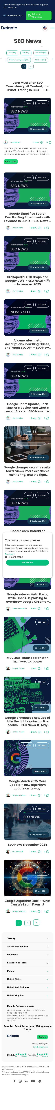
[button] (27, 557)
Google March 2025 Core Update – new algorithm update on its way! (27, 784)
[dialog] (27, 555)
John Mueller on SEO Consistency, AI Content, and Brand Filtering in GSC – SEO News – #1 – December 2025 (27, 86)
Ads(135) (26, 53)
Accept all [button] (27, 562)
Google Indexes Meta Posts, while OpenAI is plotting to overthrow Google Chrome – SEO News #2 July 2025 (27, 598)
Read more (10, 161)
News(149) (12, 53)
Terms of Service (17, 1075)
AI (16, 7)
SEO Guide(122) (41, 53)
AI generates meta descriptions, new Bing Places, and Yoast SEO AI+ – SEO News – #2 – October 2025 (27, 344)
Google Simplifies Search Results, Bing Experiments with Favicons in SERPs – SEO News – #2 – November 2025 (27, 217)
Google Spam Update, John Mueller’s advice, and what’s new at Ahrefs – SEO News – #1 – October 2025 (27, 407)
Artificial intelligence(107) (18, 60)
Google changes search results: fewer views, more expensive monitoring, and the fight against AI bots (27, 471)
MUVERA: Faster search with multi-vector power (27, 659)
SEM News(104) (40, 60)
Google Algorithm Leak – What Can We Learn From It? (27, 902)
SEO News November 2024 (27, 845)
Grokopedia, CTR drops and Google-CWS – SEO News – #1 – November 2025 (27, 280)
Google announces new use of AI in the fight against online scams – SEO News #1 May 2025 (27, 721)
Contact (42, 1037)
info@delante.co (15, 15)
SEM (11, 7)
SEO (5, 7)
